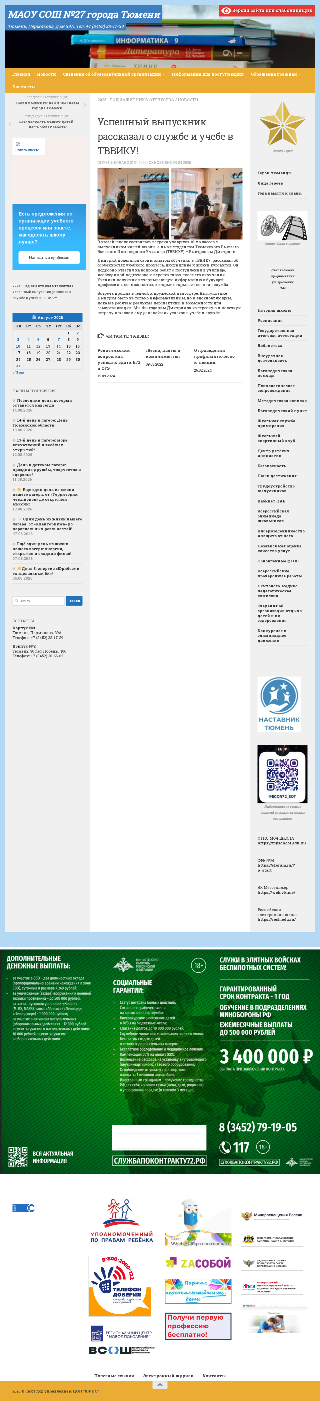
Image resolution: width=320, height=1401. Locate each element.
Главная (21, 74)
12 (38, 346)
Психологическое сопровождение (276, 388)
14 (58, 346)
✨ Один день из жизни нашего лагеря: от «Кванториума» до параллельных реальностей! (47, 523)
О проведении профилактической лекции (214, 356)
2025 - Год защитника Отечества (136, 99)
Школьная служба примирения (276, 423)
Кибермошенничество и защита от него (281, 533)
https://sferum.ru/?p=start (276, 868)
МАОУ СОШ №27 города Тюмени (84, 14)
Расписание (270, 320)
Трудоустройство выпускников (276, 488)
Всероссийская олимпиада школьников (273, 515)
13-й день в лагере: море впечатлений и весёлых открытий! (40, 445)
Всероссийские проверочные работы (280, 573)
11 (29, 346)
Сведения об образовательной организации (112, 74)
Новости (46, 74)
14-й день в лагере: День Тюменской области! (40, 423)
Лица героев (270, 183)
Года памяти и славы (280, 193)
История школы (274, 310)
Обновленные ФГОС (278, 560)
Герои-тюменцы (275, 172)
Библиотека (270, 345)
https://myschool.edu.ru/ (282, 842)
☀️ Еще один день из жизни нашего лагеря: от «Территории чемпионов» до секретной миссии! (45, 497)
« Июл (18, 372)
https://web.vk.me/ (276, 892)
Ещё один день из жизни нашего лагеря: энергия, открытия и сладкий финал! (41, 548)
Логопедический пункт (282, 410)
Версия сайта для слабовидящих (271, 10)
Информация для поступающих (208, 74)
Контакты (24, 86)
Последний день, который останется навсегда (42, 403)
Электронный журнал (168, 1375)
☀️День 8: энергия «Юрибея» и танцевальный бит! (46, 571)
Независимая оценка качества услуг (280, 548)
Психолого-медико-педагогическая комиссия (278, 590)
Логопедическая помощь (275, 373)
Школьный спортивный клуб (276, 438)
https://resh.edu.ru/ (277, 919)
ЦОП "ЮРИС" (86, 1391)
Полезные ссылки (114, 1375)
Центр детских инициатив (274, 453)
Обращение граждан (274, 74)
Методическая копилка (282, 400)
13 (48, 346)
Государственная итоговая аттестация (280, 333)
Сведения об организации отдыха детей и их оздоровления (280, 613)
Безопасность (272, 465)
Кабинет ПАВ (272, 500)
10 (18, 346)
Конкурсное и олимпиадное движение (272, 635)
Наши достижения (277, 475)
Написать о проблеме (49, 257)
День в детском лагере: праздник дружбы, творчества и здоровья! (46, 469)
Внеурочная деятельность (272, 358)
